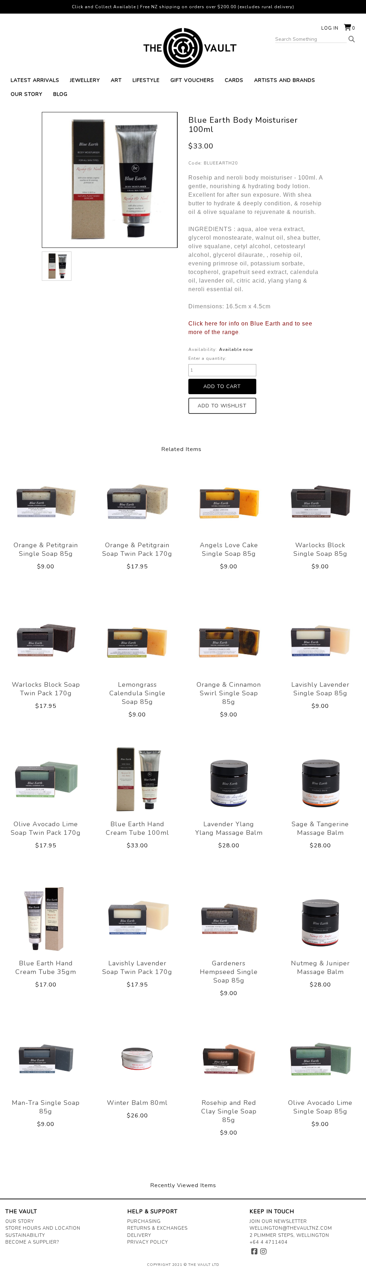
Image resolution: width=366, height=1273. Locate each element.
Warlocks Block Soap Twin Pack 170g (46, 688)
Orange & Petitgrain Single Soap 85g (46, 549)
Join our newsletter (278, 1221)
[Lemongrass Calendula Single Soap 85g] (137, 640)
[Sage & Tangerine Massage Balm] (320, 779)
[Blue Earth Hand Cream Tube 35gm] (46, 919)
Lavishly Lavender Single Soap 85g (320, 688)
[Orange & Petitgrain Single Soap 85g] (46, 501)
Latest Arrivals (35, 80)
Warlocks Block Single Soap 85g (320, 549)
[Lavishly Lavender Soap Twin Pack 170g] (137, 919)
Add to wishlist (222, 405)
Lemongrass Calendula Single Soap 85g (137, 693)
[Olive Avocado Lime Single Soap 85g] (320, 1058)
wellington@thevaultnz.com (290, 1228)
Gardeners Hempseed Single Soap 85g (229, 972)
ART (116, 80)
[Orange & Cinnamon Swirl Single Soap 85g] (229, 640)
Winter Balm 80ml (137, 1102)
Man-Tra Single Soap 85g (46, 1107)
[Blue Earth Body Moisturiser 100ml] (56, 266)
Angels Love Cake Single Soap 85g (229, 549)
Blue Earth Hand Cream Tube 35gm (45, 967)
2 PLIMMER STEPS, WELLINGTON (289, 1235)
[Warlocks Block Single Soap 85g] (320, 501)
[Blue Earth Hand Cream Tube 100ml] (137, 779)
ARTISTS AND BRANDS (284, 80)
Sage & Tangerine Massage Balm (320, 828)
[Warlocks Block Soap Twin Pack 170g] (46, 640)
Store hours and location (42, 1228)
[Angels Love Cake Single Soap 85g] (229, 501)
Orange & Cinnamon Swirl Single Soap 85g (229, 693)
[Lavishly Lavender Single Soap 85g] (320, 640)
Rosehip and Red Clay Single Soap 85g (229, 1111)
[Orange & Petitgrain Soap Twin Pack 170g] (137, 501)
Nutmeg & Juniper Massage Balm (320, 967)
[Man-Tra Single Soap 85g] (46, 1058)
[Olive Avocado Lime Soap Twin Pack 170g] (46, 779)
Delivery (139, 1235)
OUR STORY (27, 94)
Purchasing (144, 1221)
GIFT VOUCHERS (192, 80)
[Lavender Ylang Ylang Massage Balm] (229, 779)
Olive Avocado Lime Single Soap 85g (320, 1107)
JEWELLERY (85, 80)
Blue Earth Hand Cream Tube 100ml (137, 828)
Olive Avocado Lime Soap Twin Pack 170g (46, 828)
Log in (329, 28)
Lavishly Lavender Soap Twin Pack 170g (137, 967)
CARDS (234, 80)
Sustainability (25, 1235)
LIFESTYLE (146, 80)
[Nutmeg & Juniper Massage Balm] (320, 919)
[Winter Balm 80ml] (137, 1058)
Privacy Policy (147, 1242)
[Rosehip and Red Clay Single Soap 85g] (229, 1058)
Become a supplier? (32, 1242)
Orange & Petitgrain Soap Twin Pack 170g (137, 549)
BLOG (60, 94)
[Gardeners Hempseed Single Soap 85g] (229, 919)
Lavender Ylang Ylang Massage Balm (229, 828)
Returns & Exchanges (157, 1228)
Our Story (19, 1221)
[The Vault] (183, 48)
